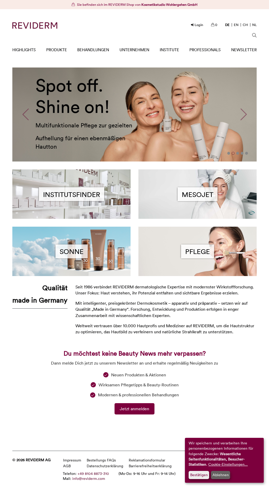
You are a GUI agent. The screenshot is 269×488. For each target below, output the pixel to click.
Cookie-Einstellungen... (228, 464)
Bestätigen (199, 474)
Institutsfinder (71, 194)
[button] (25, 115)
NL (254, 24)
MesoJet (197, 194)
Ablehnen (221, 474)
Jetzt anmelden (134, 408)
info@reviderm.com (88, 478)
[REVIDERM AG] (34, 25)
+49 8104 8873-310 (93, 473)
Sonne (72, 251)
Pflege (197, 251)
